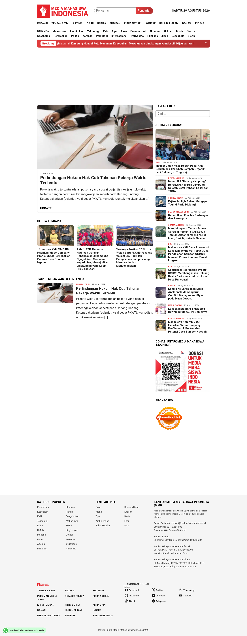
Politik (69, 525)
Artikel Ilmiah (102, 521)
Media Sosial (175, 305)
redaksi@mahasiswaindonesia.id (188, 523)
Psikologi (42, 548)
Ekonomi (70, 507)
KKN (157, 162)
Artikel (172, 198)
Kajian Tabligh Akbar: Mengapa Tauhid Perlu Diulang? (187, 203)
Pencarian (144, 10)
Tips (98, 516)
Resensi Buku (131, 507)
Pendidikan (43, 507)
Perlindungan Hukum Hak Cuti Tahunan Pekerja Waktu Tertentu (93, 180)
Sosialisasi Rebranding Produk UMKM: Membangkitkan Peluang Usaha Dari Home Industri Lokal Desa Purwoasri (188, 274)
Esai (126, 521)
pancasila (71, 548)
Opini (87, 284)
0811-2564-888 (174, 526)
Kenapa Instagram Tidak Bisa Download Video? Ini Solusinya (187, 310)
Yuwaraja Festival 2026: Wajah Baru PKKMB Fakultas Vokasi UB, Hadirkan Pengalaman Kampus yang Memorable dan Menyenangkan (134, 257)
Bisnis (40, 539)
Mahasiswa (72, 521)
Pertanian (71, 539)
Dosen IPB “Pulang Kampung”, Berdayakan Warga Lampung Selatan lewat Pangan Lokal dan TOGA (188, 186)
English (128, 511)
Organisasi (71, 544)
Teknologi (42, 521)
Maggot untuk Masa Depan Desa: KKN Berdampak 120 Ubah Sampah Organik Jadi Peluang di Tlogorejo (180, 169)
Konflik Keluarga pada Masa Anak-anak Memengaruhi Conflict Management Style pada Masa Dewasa (185, 293)
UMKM (40, 530)
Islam (180, 198)
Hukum (80, 284)
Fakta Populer (103, 525)
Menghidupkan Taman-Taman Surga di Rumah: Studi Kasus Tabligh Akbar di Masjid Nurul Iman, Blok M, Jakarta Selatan (187, 233)
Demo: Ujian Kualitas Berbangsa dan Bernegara (188, 217)
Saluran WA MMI (177, 530)
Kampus (180, 178)
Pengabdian (72, 516)
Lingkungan (72, 530)
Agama (171, 225)
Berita (171, 178)
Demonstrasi (175, 212)
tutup (126, 587)
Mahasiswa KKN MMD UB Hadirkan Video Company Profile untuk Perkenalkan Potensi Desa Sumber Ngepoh (53, 256)
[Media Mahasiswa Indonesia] (64, 10)
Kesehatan (42, 511)
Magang (41, 534)
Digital (69, 534)
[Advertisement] (123, 76)
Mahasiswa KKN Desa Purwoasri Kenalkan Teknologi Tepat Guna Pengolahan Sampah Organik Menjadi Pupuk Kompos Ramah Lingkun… (188, 254)
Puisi (126, 525)
